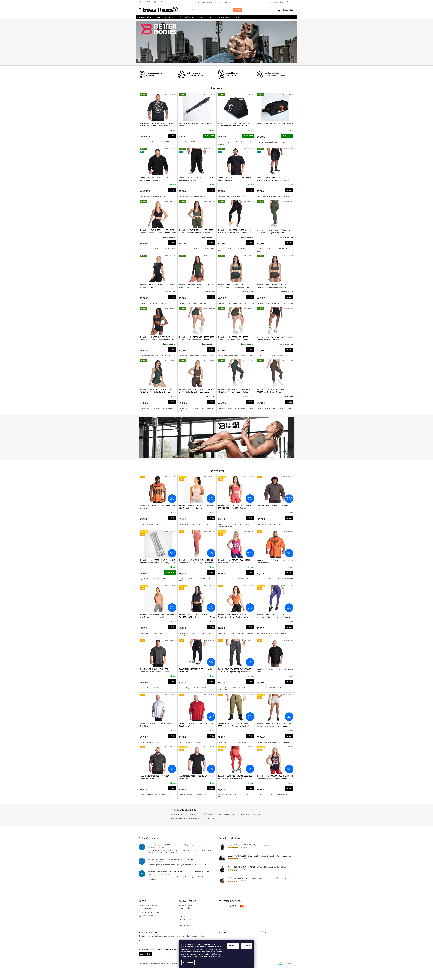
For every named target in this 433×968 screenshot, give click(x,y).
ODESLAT (238, 503)
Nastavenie (188, 962)
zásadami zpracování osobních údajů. (238, 497)
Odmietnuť (232, 946)
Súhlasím (246, 946)
